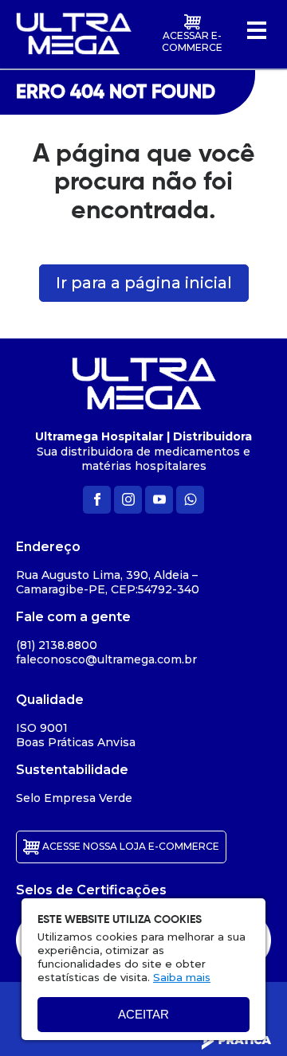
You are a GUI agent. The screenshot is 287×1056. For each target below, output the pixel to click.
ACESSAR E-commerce (192, 41)
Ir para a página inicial (144, 282)
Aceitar (143, 1014)
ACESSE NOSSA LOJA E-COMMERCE (129, 846)
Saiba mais (181, 977)
